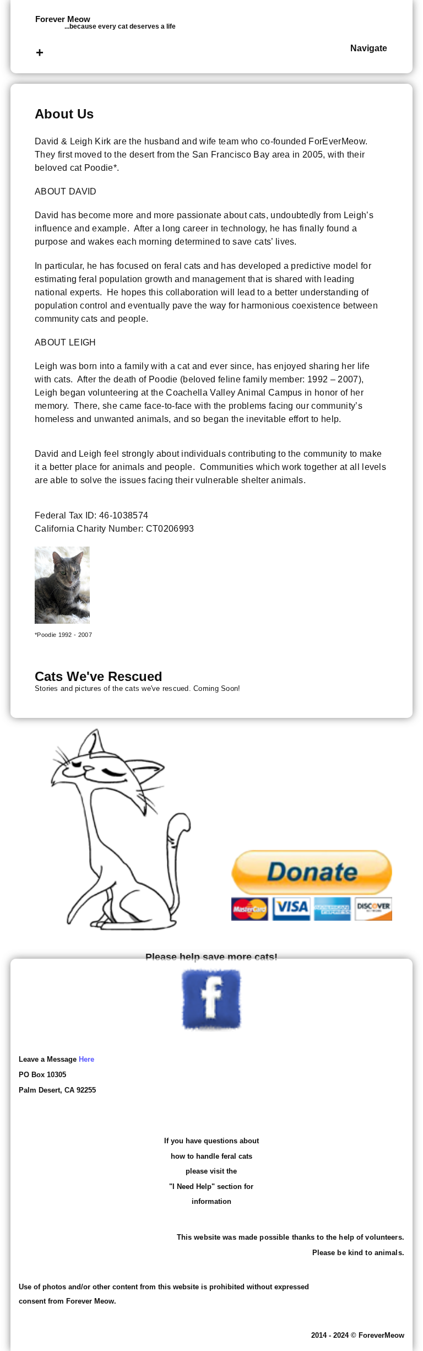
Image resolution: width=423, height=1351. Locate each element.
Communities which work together (269, 467)
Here (86, 1059)
